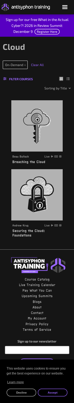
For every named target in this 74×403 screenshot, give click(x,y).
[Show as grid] (61, 78)
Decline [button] (21, 392)
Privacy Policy (37, 324)
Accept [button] (53, 392)
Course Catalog (37, 279)
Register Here (47, 31)
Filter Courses (21, 79)
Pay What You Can (37, 290)
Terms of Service (37, 329)
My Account (37, 318)
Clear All (37, 65)
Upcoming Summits (37, 296)
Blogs (37, 302)
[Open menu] (65, 7)
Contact (37, 313)
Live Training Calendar (37, 285)
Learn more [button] (15, 382)
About (37, 307)
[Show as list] (68, 78)
